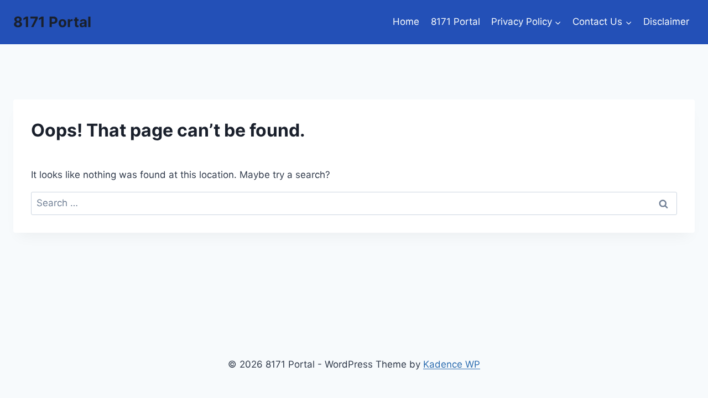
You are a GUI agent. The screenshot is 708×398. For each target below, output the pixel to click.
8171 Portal (455, 21)
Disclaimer (666, 21)
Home (406, 21)
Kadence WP (451, 364)
